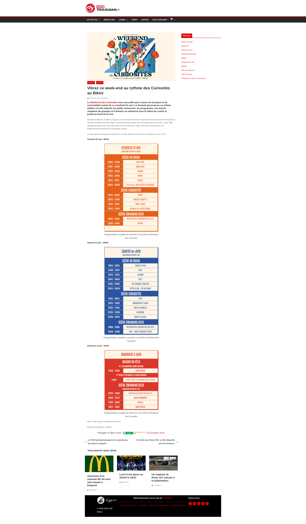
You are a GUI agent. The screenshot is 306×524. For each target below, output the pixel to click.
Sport (134, 20)
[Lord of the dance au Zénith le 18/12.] (131, 457)
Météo (183, 58)
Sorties (145, 20)
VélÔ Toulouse (186, 74)
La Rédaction (103, 98)
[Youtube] (198, 503)
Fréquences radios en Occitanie (193, 78)
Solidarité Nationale (188, 54)
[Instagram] (194, 503)
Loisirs (122, 20)
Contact (143, 505)
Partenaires (164, 505)
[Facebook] (190, 503)
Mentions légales (178, 505)
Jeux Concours (159, 20)
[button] (98, 19)
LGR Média (167, 498)
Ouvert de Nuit (186, 50)
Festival (91, 82)
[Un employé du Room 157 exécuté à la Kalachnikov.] (163, 457)
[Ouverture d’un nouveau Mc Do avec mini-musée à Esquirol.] (99, 457)
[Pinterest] (207, 503)
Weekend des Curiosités (104, 102)
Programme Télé (187, 62)
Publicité (152, 505)
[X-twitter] (203, 503)
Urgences (185, 46)
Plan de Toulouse (187, 70)
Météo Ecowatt (187, 42)
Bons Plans (109, 20)
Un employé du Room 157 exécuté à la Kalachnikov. (163, 477)
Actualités (92, 20)
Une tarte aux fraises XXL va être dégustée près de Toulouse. (155, 441)
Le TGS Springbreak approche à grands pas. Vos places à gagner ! (108, 441)
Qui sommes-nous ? (129, 505)
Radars (184, 66)
